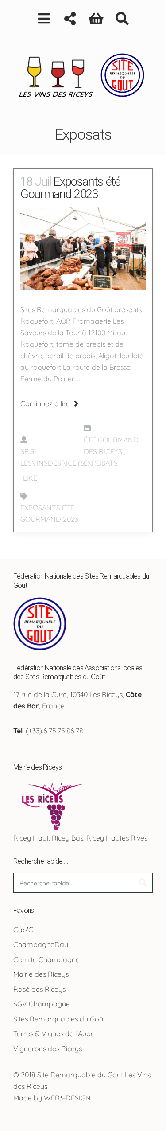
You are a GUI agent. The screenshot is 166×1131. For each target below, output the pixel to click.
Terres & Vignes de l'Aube (54, 1033)
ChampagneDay (40, 944)
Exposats (101, 462)
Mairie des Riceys (41, 974)
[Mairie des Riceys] (50, 804)
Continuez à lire (46, 403)
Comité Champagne (46, 959)
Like (29, 478)
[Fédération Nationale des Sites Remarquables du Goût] (39, 622)
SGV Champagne (41, 1003)
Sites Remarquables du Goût (59, 1018)
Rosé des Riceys (39, 989)
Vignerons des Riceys (47, 1048)
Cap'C (23, 929)
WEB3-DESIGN (67, 1097)
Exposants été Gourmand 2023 (70, 188)
